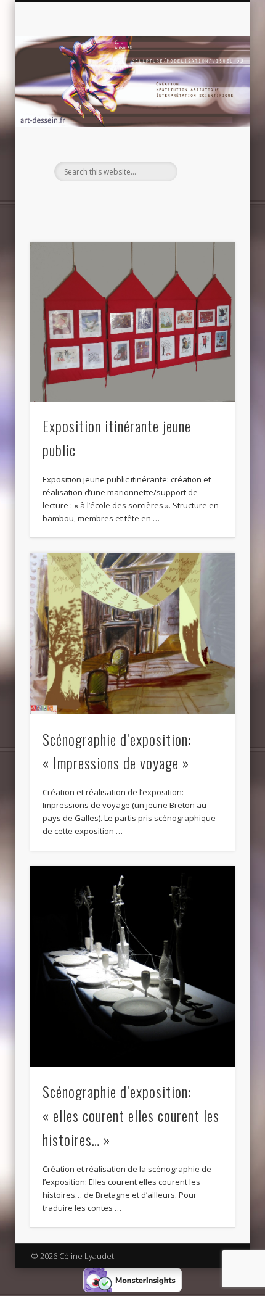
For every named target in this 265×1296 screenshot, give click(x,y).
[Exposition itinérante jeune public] (132, 321)
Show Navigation (204, 110)
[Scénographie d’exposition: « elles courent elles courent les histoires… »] (132, 966)
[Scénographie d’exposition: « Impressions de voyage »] (132, 633)
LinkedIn (131, 202)
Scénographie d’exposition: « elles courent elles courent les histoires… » (131, 1115)
